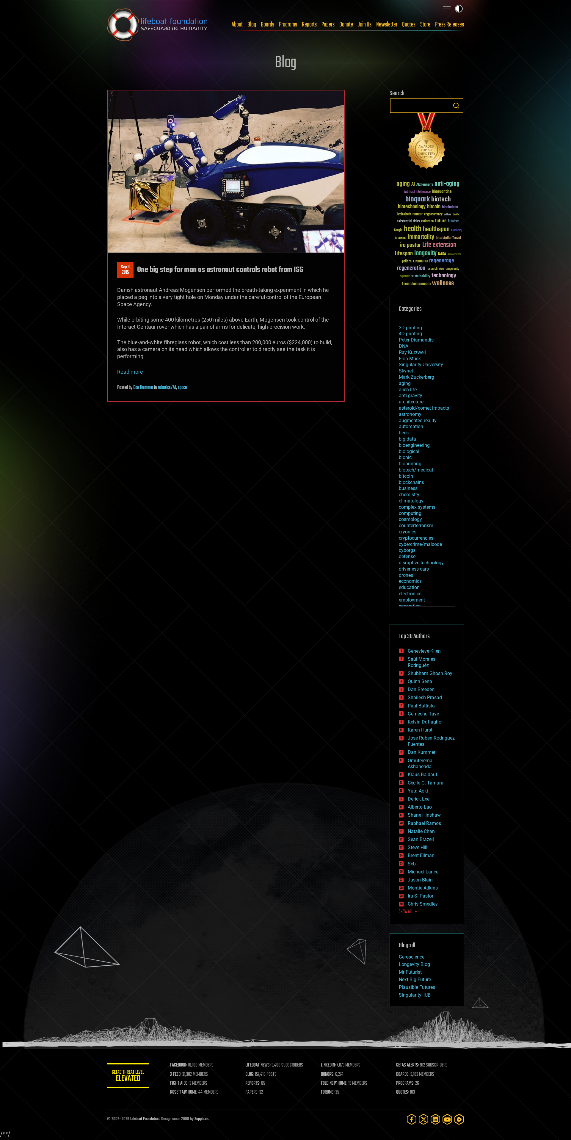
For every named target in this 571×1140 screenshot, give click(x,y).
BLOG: (249, 1074)
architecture (411, 402)
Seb (412, 864)
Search (456, 105)
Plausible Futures (417, 987)
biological (409, 451)
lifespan (404, 253)
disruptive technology (421, 563)
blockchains (411, 482)
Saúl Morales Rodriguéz (421, 662)
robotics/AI (167, 388)
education (409, 587)
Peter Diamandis (416, 340)
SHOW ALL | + (408, 912)
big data (407, 439)
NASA (442, 254)
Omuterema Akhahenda (420, 764)
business (408, 488)
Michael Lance (423, 872)
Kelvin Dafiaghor (425, 722)
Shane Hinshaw (424, 815)
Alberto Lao (420, 807)
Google (398, 230)
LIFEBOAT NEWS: (258, 1065)
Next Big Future (415, 979)
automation (411, 426)
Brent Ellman (421, 855)
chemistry (409, 494)
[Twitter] (423, 1119)
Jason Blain (420, 880)
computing (410, 513)
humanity (456, 230)
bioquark (417, 199)
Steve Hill (417, 847)
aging (403, 184)
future (440, 221)
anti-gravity (410, 395)
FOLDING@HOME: (334, 1083)
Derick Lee (418, 799)
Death (456, 214)
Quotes (408, 24)
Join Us (364, 24)
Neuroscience (454, 254)
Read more (130, 372)
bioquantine (442, 191)
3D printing (410, 328)
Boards (267, 24)
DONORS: (327, 1074)
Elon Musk (410, 358)
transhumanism (416, 284)
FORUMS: (328, 1092)
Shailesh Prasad (425, 697)
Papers (328, 24)
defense (407, 556)
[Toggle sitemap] (447, 8)
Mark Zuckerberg (416, 377)
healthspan (436, 229)
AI (413, 184)
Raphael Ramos (424, 823)
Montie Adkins (423, 888)
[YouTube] (447, 1119)
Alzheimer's (424, 185)
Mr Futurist (410, 972)
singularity (452, 269)
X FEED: (175, 1074)
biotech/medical (416, 470)
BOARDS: (403, 1074)
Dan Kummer (143, 388)
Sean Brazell (421, 839)
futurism (453, 222)
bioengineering (414, 445)
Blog (251, 24)
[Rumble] (459, 1119)
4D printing (410, 333)
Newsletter (386, 24)
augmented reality (418, 420)
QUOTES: (402, 1092)
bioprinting (410, 463)
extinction (427, 221)
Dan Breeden (421, 689)
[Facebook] (411, 1119)
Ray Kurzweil (412, 352)
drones (406, 575)
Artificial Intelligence (417, 192)
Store (425, 24)
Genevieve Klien (424, 651)
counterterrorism (416, 525)
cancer (417, 214)
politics (407, 262)
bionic (405, 457)
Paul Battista (421, 706)
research (432, 269)
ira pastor (410, 245)
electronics (410, 593)
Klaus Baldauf (422, 774)
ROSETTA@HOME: (183, 1092)
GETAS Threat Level (128, 1077)
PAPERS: (251, 1092)
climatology (411, 501)
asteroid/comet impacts (424, 408)
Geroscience (411, 957)
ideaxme (400, 238)
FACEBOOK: (178, 1065)
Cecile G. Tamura (425, 783)
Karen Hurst (420, 730)
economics (410, 581)
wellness (443, 283)
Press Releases (449, 24)
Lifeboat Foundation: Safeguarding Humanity (157, 24)
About (237, 24)
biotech (441, 199)
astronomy (410, 414)
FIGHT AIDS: (179, 1083)
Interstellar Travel (448, 238)
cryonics (407, 532)
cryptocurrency (433, 215)
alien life (408, 389)
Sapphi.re (201, 1119)
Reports (309, 24)
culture (447, 214)
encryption (410, 606)
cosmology (410, 519)
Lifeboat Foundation (144, 1119)
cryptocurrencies (416, 538)
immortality (421, 237)
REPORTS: (252, 1083)
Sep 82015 (125, 269)
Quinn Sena (420, 681)
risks (441, 269)
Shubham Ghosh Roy (430, 673)
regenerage (441, 261)
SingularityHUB (415, 995)
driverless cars (414, 569)
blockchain (450, 207)
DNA (403, 346)
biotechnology (412, 207)
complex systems (417, 507)
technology (444, 276)
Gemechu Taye (423, 714)
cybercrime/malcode (420, 544)
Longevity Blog (414, 964)
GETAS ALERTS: (407, 1065)
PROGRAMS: (405, 1083)
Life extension (439, 245)
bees (404, 433)
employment (412, 600)
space (182, 388)
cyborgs (407, 550)
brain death (404, 215)
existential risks (408, 221)
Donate (346, 24)
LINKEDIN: (328, 1065)
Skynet (406, 371)
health (412, 229)
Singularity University (421, 364)
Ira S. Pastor (420, 896)
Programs (288, 24)
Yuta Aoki (418, 791)
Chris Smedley (423, 904)
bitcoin (433, 207)
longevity (425, 253)
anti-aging (446, 184)
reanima (420, 261)
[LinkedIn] (435, 1119)
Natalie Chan (421, 831)
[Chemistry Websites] (427, 142)
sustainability (420, 277)
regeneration (411, 268)
